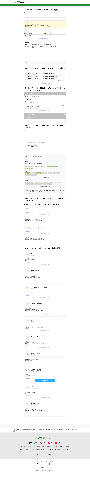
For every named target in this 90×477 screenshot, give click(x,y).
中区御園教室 (27, 341)
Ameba (40, 464)
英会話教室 (18, 6)
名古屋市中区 (26, 6)
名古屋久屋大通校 (28, 358)
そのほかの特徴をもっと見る (45, 177)
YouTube (59, 442)
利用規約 (22, 449)
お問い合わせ (57, 449)
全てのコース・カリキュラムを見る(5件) (57, 121)
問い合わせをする (28, 193)
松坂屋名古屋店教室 (28, 308)
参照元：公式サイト (62, 105)
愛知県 (22, 6)
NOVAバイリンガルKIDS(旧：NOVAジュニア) (41, 39)
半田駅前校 (27, 208)
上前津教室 (27, 374)
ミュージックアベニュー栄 (30, 275)
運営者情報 (68, 446)
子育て (52, 442)
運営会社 (51, 449)
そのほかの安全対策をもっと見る (45, 186)
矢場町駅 (31, 6)
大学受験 (44, 442)
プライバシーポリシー (29, 449)
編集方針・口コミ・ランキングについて (44, 446)
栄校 (25, 324)
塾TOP (14, 6)
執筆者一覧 (56, 446)
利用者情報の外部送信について (42, 449)
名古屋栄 (26, 391)
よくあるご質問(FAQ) (65, 449)
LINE (37, 442)
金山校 (26, 218)
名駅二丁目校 (27, 227)
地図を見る (28, 212)
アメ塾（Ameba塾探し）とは (29, 446)
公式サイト (45, 380)
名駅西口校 (27, 237)
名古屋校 (26, 408)
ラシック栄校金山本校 (29, 258)
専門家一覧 (62, 446)
